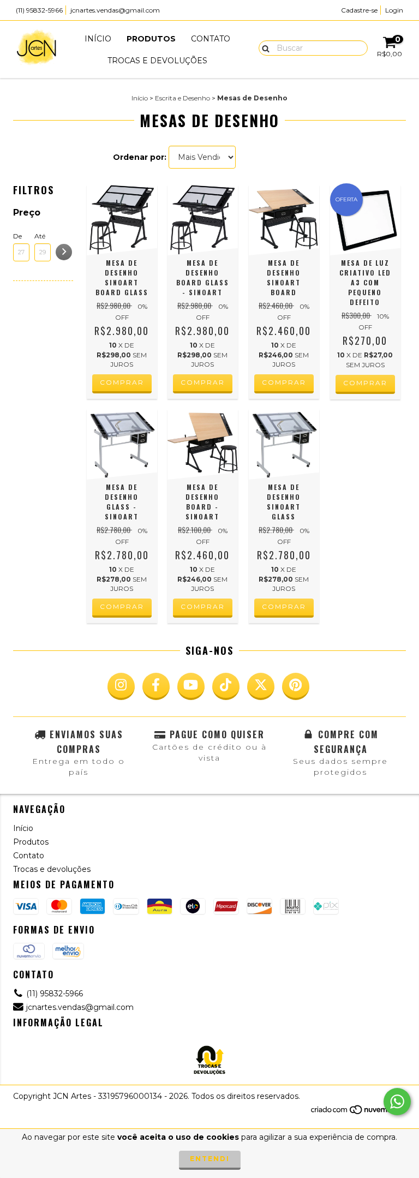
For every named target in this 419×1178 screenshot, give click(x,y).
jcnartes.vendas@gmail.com (115, 10)
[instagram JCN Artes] (121, 686)
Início (98, 39)
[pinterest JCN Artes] (295, 686)
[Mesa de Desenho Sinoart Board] (284, 220)
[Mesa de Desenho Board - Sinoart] (202, 444)
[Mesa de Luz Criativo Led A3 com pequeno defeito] (365, 220)
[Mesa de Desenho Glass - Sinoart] (122, 444)
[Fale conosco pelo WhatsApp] (397, 1101)
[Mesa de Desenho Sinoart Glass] (284, 444)
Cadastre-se (359, 10)
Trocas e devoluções (157, 60)
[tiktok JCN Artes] (226, 686)
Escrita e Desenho (182, 98)
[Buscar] (263, 47)
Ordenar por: (139, 157)
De (17, 236)
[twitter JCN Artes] (260, 686)
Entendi (210, 1159)
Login (394, 10)
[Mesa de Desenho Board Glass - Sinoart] (202, 220)
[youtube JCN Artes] (191, 686)
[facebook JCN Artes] (156, 686)
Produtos (151, 39)
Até (39, 236)
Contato (210, 39)
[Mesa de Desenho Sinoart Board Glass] (122, 220)
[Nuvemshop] (358, 1113)
